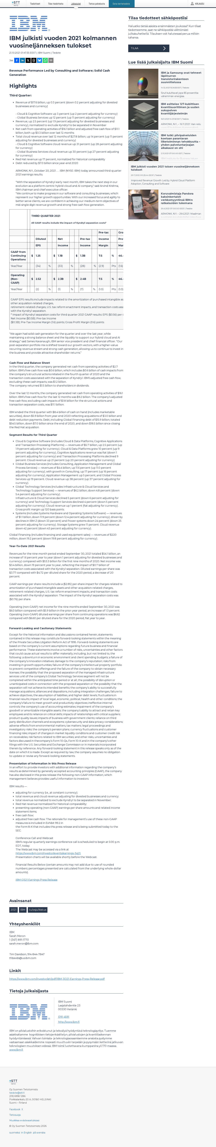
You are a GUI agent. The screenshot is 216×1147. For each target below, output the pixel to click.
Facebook (14, 1109)
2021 (13, 909)
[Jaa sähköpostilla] (50, 61)
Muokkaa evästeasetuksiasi (24, 1120)
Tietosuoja (15, 1115)
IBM (22, 909)
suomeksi (14, 1132)
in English (26, 1132)
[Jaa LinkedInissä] (22, 61)
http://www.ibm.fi (69, 1021)
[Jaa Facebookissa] (16, 61)
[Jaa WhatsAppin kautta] (45, 61)
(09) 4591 (63, 1016)
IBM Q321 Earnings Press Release (36, 879)
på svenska (39, 1132)
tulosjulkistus (37, 909)
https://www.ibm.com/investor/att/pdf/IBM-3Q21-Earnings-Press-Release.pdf (57, 978)
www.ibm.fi (16, 1049)
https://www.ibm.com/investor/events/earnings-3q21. (48, 853)
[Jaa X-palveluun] (28, 61)
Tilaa (134, 48)
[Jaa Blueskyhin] (39, 61)
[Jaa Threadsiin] (33, 61)
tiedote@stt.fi (17, 1092)
